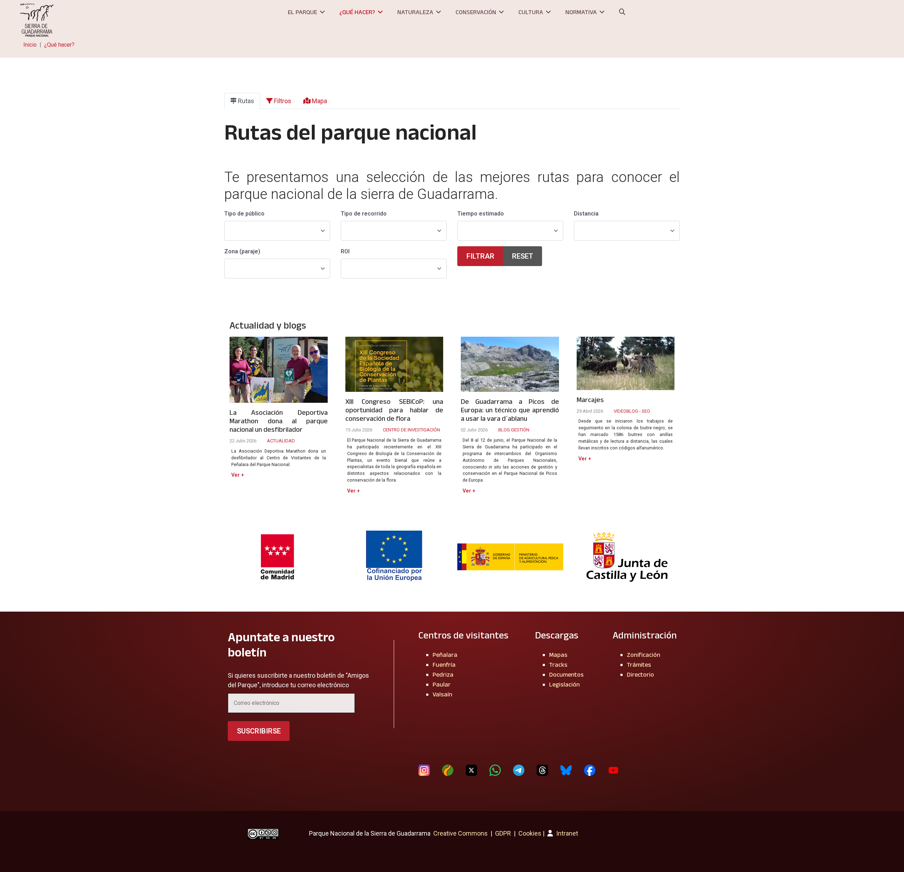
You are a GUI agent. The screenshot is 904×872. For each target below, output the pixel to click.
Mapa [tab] (318, 101)
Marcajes (590, 399)
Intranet (566, 833)
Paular (442, 684)
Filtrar (480, 256)
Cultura (530, 12)
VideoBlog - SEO (632, 411)
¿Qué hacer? (357, 12)
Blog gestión (513, 429)
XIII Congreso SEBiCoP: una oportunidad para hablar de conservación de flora (394, 409)
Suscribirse (259, 731)
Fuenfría (444, 664)
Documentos (566, 674)
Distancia (586, 213)
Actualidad (281, 440)
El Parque (302, 12)
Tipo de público (244, 213)
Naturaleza (415, 12)
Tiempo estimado (480, 213)
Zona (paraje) (242, 251)
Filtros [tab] (282, 101)
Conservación (476, 12)
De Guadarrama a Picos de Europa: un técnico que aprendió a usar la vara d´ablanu (510, 409)
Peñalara (445, 654)
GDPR (503, 833)
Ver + (237, 475)
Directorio (640, 674)
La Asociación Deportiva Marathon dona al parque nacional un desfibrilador (279, 420)
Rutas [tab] (245, 101)
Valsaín (442, 694)
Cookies (529, 833)
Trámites (639, 664)
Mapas (558, 654)
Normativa (581, 12)
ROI (345, 251)
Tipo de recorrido (364, 213)
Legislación (564, 684)
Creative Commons (460, 833)
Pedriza (443, 674)
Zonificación (643, 654)
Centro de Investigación (411, 429)
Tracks (558, 664)
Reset (522, 256)
